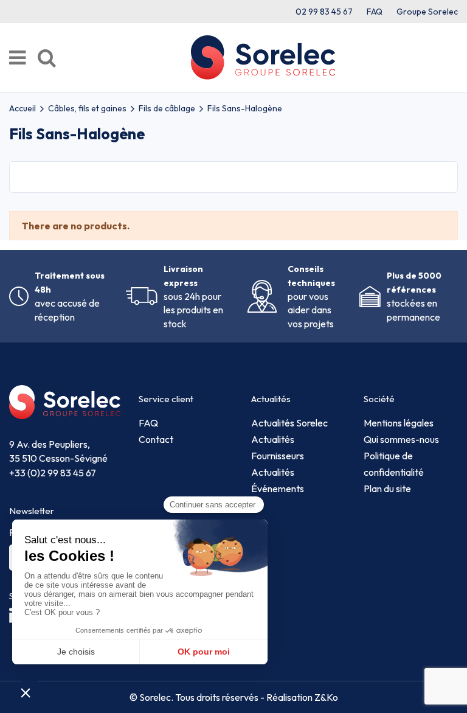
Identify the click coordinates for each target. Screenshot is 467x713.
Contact (156, 439)
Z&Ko (325, 697)
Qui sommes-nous (401, 439)
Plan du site (387, 488)
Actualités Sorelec (289, 423)
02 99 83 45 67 (324, 11)
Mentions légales (399, 423)
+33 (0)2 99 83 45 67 (52, 473)
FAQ (374, 11)
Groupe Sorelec (427, 11)
